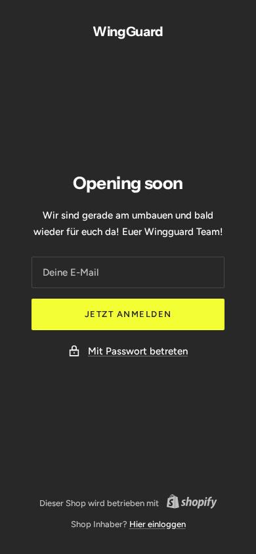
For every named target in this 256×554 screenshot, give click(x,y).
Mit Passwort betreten (138, 351)
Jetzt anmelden (128, 314)
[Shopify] (188, 503)
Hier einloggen (157, 524)
